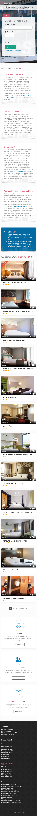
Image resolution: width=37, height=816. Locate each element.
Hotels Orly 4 (5, 754)
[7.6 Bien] (14, 299)
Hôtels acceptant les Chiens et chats (11, 786)
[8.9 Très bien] (16, 270)
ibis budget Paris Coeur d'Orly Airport (19, 455)
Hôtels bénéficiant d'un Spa (9, 790)
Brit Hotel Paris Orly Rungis (14, 283)
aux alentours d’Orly (17, 171)
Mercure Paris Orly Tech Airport (16, 541)
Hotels (6, 15)
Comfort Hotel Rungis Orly (14, 340)
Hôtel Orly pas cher (6, 776)
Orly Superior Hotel (11, 570)
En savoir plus (18, 678)
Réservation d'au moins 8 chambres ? (14, 50)
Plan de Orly (9, 763)
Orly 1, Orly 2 (27, 95)
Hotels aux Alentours (7, 749)
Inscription (18, 712)
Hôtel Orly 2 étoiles (6, 771)
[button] (30, 3)
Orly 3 (6, 97)
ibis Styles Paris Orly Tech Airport (17, 512)
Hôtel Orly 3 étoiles (6, 773)
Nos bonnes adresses (7, 735)
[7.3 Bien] (16, 557)
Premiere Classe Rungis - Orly (15, 598)
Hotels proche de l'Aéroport (9, 751)
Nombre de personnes (13, 32)
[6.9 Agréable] (16, 385)
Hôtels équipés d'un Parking (9, 795)
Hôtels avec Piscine (6, 797)
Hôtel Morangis (9, 397)
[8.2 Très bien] (16, 356)
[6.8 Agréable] (16, 328)
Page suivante (23, 608)
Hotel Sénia (7, 426)
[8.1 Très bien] (16, 414)
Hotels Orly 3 (5, 756)
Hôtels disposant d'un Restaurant (10, 801)
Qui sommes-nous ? (7, 729)
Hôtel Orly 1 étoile (6, 769)
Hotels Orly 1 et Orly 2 (7, 753)
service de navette (20, 206)
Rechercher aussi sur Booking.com (16, 43)
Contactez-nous (7, 743)
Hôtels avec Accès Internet (9, 793)
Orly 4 (11, 97)
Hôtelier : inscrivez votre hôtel (9, 733)
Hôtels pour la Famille (7, 799)
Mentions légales (6, 731)
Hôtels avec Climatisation (8, 784)
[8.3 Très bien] (16, 500)
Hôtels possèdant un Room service (11, 802)
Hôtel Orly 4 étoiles (6, 775)
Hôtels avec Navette (7, 788)
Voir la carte (18, 644)
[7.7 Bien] (16, 471)
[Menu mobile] (34, 3)
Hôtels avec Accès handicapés (10, 792)
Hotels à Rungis (5, 758)
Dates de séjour (11, 24)
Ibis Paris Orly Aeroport (13, 484)
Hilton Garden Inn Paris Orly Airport (18, 369)
